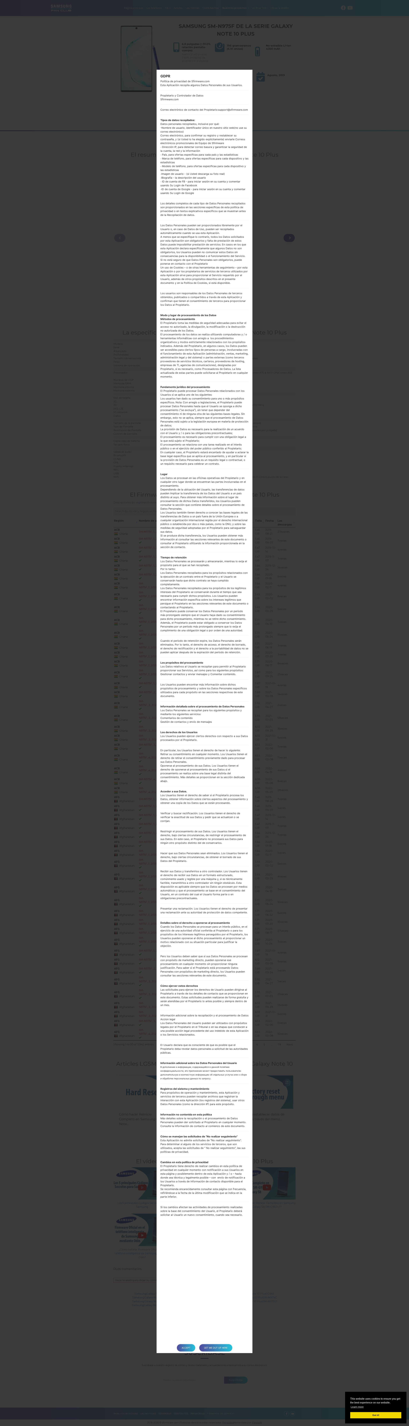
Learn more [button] (357, 1407)
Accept (186, 1347)
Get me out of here (216, 1347)
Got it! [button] (375, 1415)
